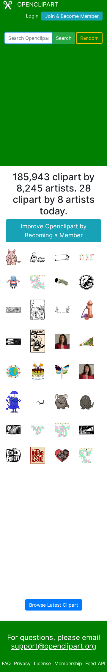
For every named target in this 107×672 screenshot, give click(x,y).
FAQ (6, 664)
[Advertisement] (53, 104)
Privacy (22, 664)
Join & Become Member (72, 16)
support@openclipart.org (53, 646)
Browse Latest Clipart (53, 605)
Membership (68, 664)
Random (89, 38)
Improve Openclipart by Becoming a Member (53, 231)
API (101, 664)
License (42, 664)
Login (32, 16)
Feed (90, 664)
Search (63, 38)
